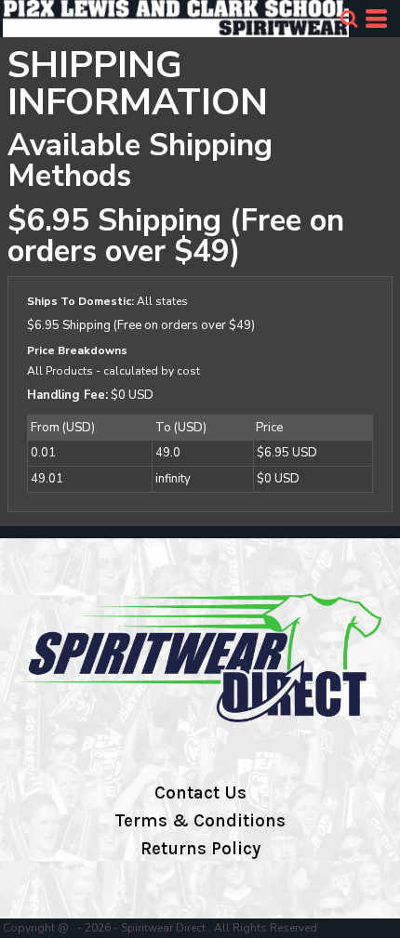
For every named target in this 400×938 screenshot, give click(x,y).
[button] (349, 18)
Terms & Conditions (200, 821)
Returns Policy (200, 849)
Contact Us (200, 793)
